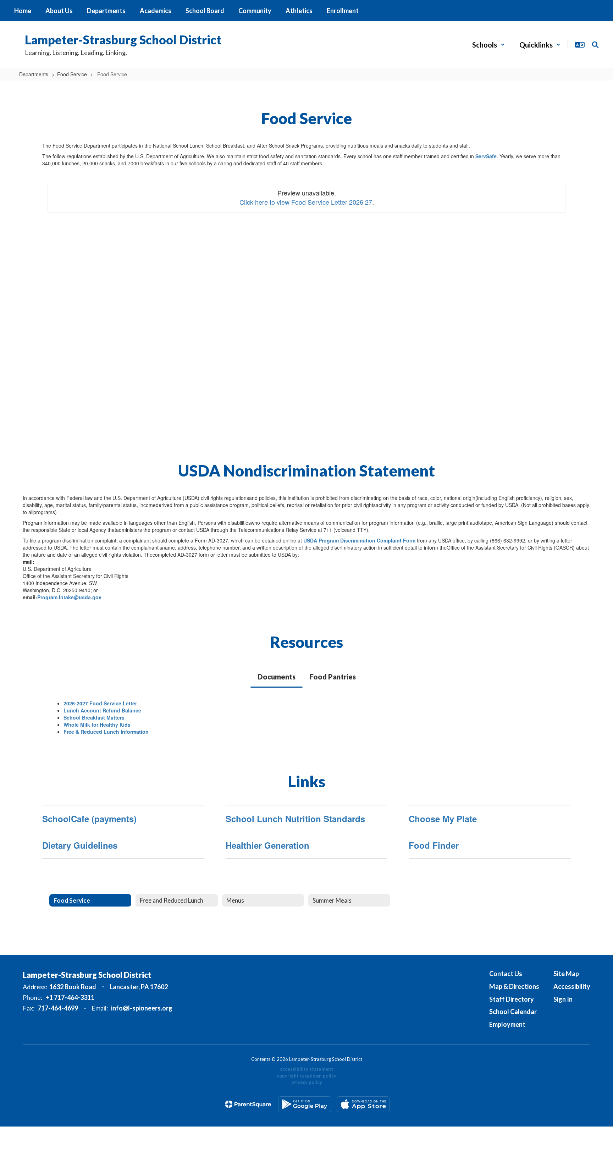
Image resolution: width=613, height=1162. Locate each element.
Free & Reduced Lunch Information (106, 731)
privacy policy (306, 1082)
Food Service (72, 74)
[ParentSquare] (248, 1104)
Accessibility (571, 986)
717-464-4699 (58, 1008)
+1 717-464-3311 (69, 997)
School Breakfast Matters (94, 717)
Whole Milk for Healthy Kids (97, 724)
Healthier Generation (267, 845)
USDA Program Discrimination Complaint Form (359, 540)
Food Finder (434, 845)
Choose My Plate (443, 819)
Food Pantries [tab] (333, 676)
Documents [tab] (277, 676)
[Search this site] (595, 44)
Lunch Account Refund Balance (102, 710)
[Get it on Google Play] (304, 1104)
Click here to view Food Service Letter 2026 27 (305, 201)
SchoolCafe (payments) (89, 819)
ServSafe (486, 156)
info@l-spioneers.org (141, 1008)
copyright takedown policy (306, 1076)
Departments (33, 74)
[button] (488, 44)
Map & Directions (514, 986)
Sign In (563, 999)
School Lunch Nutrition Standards (295, 819)
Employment (507, 1024)
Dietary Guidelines (79, 845)
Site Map (566, 973)
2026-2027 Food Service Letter (100, 703)
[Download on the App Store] (363, 1104)
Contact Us (505, 973)
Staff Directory (511, 999)
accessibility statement (306, 1069)
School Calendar (513, 1011)
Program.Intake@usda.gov (69, 597)
